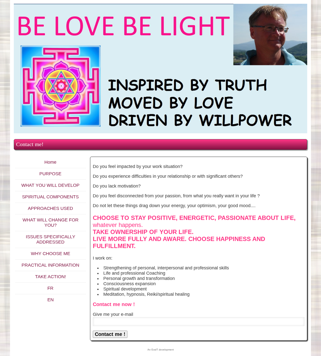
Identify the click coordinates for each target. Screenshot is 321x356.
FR (50, 288)
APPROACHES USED (50, 208)
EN (50, 299)
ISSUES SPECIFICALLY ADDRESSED (50, 239)
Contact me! (29, 144)
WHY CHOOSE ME (50, 253)
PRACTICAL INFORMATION (50, 265)
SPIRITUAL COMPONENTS (50, 196)
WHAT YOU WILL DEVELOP (50, 185)
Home (50, 162)
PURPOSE (50, 173)
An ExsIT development (160, 349)
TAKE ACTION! (50, 276)
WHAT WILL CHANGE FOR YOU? (50, 222)
